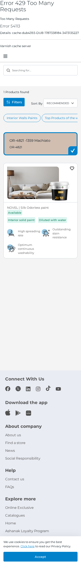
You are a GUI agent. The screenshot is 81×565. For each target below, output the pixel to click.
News (10, 451)
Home (10, 523)
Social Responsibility (22, 458)
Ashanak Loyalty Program (27, 531)
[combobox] (40, 70)
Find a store (15, 443)
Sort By (37, 103)
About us (13, 435)
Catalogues (15, 515)
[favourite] (72, 169)
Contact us (14, 479)
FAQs (9, 487)
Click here (28, 546)
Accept (40, 557)
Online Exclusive (19, 508)
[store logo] (41, 56)
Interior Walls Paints (22, 118)
